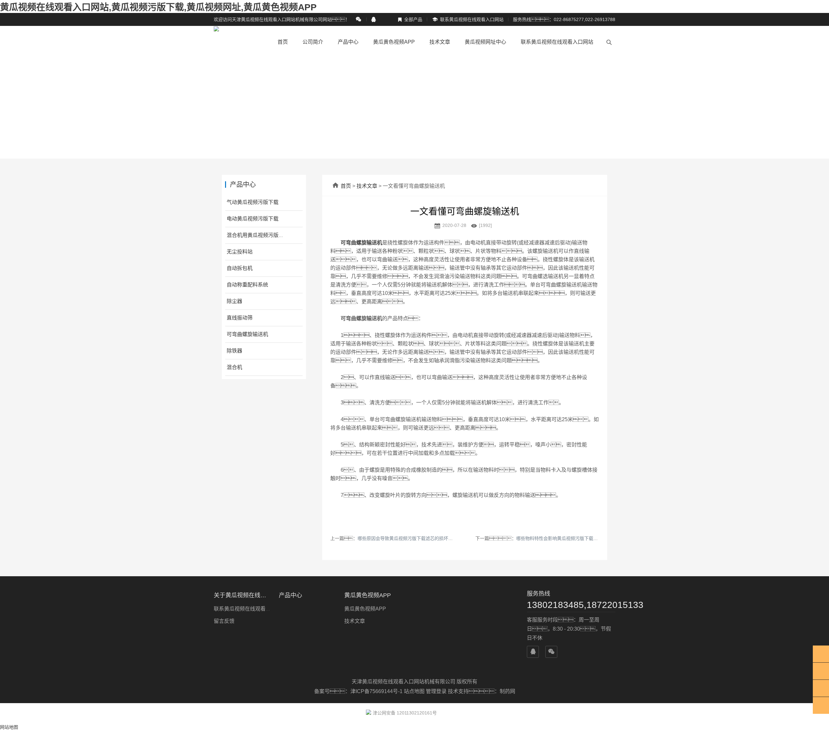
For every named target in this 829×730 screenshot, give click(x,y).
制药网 (507, 691)
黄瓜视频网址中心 (485, 42)
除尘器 (234, 301)
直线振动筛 (240, 317)
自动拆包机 (240, 268)
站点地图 (414, 691)
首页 (283, 42)
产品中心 (348, 42)
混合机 (234, 367)
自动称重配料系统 (247, 284)
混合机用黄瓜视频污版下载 (258, 235)
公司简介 (312, 42)
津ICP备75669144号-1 (377, 691)
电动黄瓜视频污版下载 (252, 218)
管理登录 (436, 691)
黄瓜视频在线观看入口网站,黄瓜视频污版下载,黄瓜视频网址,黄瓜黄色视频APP (158, 7)
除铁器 (234, 351)
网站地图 (9, 727)
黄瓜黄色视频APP (394, 42)
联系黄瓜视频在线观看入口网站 (468, 19)
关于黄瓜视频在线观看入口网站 (242, 595)
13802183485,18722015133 (571, 605)
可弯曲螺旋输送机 (247, 334)
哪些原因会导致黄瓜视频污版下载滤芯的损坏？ (412, 538)
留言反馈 (224, 621)
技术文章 (439, 42)
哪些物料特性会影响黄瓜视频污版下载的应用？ (573, 538)
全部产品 (410, 19)
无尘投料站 (240, 251)
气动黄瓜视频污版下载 (252, 202)
